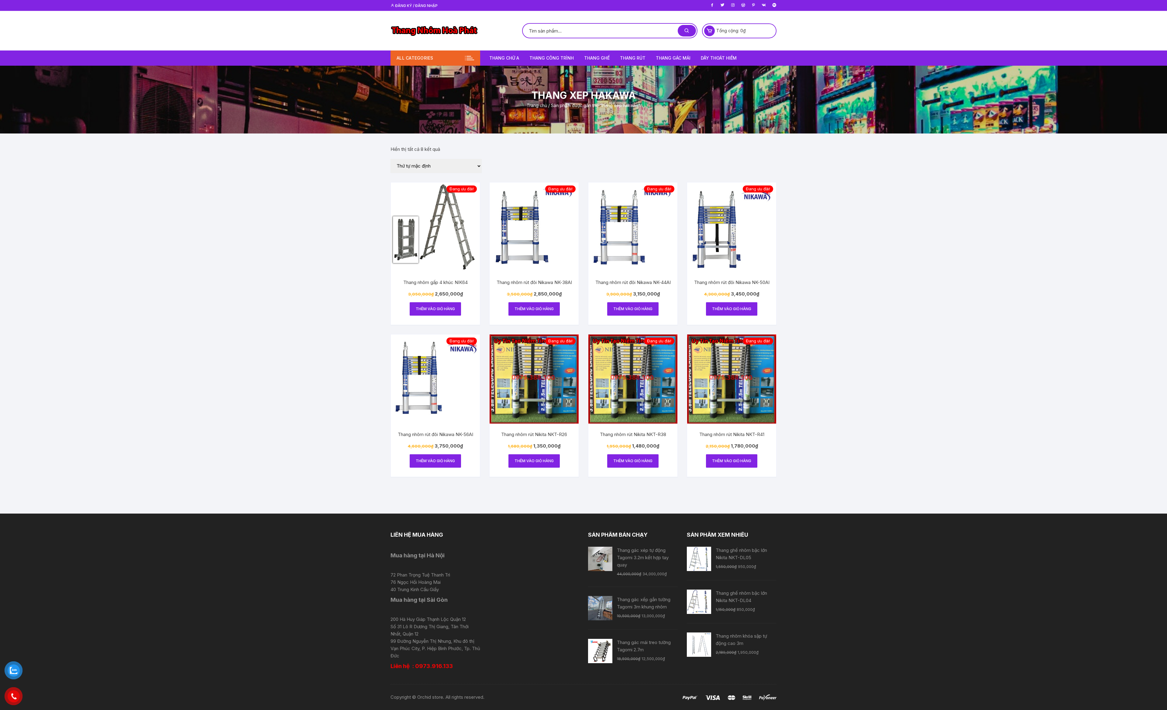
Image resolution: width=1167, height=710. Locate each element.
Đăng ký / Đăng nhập (416, 5)
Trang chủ (537, 105)
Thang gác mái (673, 58)
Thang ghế (597, 58)
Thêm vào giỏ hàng (435, 309)
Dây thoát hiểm (719, 58)
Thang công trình (551, 58)
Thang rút (632, 58)
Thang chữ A (504, 58)
